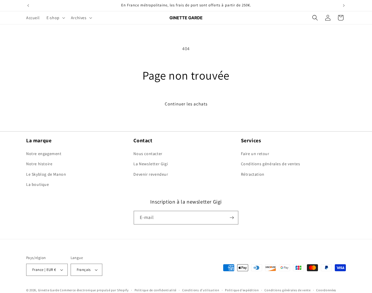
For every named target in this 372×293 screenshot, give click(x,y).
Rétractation (252, 174)
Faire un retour (255, 153)
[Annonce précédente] (28, 5)
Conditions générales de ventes (270, 163)
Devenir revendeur (150, 174)
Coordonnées (326, 290)
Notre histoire (39, 163)
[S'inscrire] (231, 217)
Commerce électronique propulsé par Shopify (94, 290)
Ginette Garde (48, 290)
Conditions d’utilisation (200, 290)
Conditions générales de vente (287, 290)
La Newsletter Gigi (150, 163)
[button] (55, 18)
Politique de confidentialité (156, 290)
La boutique (37, 184)
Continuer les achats (186, 104)
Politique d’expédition (242, 290)
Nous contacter (147, 153)
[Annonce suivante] (343, 5)
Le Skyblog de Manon (46, 174)
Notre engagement (44, 153)
